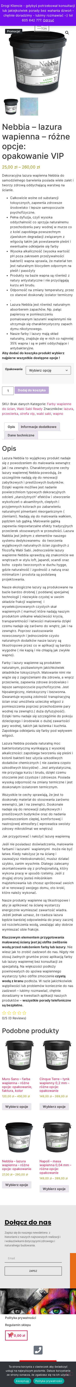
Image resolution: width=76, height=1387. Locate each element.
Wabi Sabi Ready (30, 409)
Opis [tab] (11, 427)
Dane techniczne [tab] (21, 435)
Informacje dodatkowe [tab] (39, 427)
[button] (67, 32)
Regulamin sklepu (18, 1325)
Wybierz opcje (16, 1107)
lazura (68, 409)
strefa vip (27, 414)
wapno (58, 414)
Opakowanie (14, 369)
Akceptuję (22, 1381)
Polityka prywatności (20, 1318)
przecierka (10, 414)
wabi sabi (43, 414)
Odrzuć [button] (48, 20)
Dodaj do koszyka (32, 390)
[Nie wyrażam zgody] (69, 1374)
